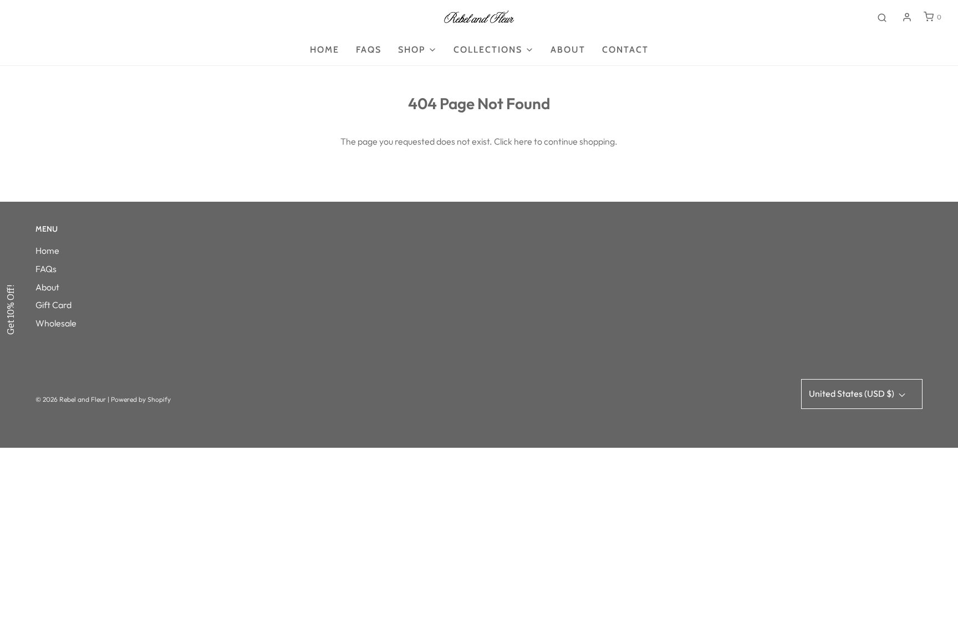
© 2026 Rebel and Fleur (71, 399)
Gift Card (53, 304)
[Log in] (907, 17)
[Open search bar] (882, 17)
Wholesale (56, 323)
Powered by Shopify (141, 399)
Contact (625, 49)
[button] (11, 309)
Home (324, 49)
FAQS (368, 49)
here (523, 141)
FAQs (46, 268)
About (568, 49)
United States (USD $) (852, 393)
